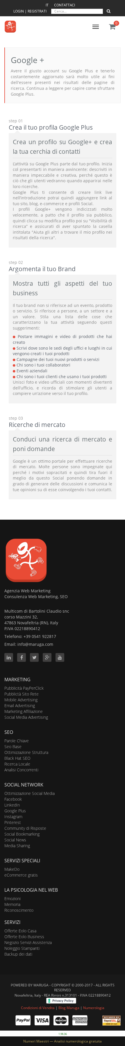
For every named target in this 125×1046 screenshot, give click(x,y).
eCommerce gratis (21, 875)
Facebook (13, 799)
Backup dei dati (18, 954)
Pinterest (12, 822)
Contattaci (64, 5)
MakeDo (11, 869)
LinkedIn (12, 805)
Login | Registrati (30, 11)
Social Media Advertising (26, 717)
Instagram (13, 816)
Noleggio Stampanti (22, 948)
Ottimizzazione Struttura (26, 752)
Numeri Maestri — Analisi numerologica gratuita (62, 1041)
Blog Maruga (68, 1007)
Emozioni (12, 898)
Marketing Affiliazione (23, 711)
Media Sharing (17, 845)
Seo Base (13, 746)
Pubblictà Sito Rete (21, 694)
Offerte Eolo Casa (20, 931)
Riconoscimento (18, 910)
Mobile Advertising (21, 699)
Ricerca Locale (17, 764)
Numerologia (93, 1007)
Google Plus (15, 810)
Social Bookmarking (22, 834)
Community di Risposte (25, 828)
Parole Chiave (16, 740)
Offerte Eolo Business (24, 936)
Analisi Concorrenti (21, 770)
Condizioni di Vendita (38, 1007)
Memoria (12, 904)
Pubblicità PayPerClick (24, 688)
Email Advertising (19, 705)
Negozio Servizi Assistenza (28, 942)
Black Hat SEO (17, 758)
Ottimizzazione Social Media (29, 793)
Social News (15, 840)
